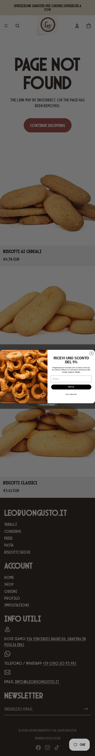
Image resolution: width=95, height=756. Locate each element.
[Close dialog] (91, 353)
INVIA (71, 387)
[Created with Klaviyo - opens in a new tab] (47, 404)
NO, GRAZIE (71, 394)
